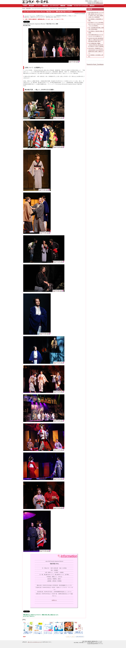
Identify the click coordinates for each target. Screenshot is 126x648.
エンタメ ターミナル (39, 2)
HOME (25, 5)
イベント (38, 5)
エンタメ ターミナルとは (81, 5)
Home (23, 8)
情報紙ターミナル (99, 2)
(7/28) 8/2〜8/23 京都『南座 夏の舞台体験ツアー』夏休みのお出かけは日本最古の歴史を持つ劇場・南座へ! (95, 40)
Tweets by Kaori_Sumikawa (95, 64)
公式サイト (54, 600)
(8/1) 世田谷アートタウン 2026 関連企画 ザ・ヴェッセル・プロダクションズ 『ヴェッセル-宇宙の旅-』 (95, 24)
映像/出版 (45, 5)
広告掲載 (69, 5)
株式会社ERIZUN (99, 3)
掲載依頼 (62, 5)
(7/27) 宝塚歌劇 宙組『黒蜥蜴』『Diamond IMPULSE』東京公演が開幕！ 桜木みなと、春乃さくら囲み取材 (95, 45)
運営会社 (92, 5)
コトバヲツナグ (54, 5)
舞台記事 (31, 5)
